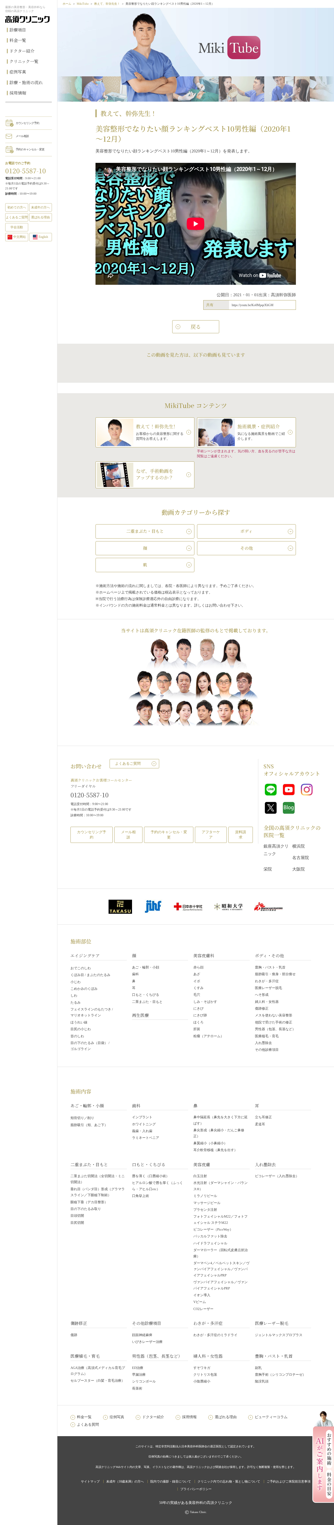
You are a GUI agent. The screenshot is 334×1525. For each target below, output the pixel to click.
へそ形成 (262, 995)
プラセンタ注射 (205, 1210)
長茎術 (137, 1388)
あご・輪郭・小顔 (145, 967)
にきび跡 (200, 1015)
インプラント (142, 1117)
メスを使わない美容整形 (273, 1015)
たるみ (75, 1002)
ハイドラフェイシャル (210, 1243)
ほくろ (198, 1022)
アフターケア (211, 834)
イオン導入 (201, 1295)
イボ (196, 981)
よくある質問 (88, 1425)
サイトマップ (90, 1481)
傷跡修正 (262, 1008)
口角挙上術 (140, 1196)
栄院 (268, 869)
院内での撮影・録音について (170, 1481)
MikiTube (83, 3)
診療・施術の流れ (26, 82)
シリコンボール (144, 1381)
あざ (196, 974)
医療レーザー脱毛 (268, 988)
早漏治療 (139, 1374)
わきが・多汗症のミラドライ (215, 1335)
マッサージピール (206, 1203)
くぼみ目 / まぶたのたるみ (90, 975)
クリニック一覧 (23, 61)
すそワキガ (201, 1368)
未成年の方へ (40, 207)
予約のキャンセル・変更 (30, 149)
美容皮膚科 (203, 956)
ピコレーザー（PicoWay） (213, 1229)
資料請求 (240, 834)
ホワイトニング (144, 1124)
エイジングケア (85, 956)
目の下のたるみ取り (85, 1209)
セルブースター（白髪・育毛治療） (97, 1380)
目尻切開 (77, 1223)
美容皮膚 (201, 1165)
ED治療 (137, 1368)
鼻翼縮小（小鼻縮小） (210, 1143)
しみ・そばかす (205, 1002)
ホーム (67, 3)
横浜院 (298, 846)
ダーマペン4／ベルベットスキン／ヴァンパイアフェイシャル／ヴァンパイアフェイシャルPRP (221, 1269)
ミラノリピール (205, 1196)
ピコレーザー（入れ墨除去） (277, 1176)
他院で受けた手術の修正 (273, 1022)
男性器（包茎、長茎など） (275, 1029)
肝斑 (196, 1029)
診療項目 (17, 30)
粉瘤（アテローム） (208, 1036)
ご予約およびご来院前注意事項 (289, 1481)
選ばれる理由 (40, 217)
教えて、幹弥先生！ (107, 3)
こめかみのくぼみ (84, 989)
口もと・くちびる (145, 995)
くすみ (198, 988)
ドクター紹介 (21, 51)
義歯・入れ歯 (142, 1131)
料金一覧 (17, 40)
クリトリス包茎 (205, 1374)
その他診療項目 (267, 1050)
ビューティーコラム (271, 1417)
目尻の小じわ (80, 1029)
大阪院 (298, 869)
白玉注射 (200, 1176)
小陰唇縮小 (201, 1381)
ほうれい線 (78, 1022)
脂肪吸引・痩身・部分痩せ (275, 974)
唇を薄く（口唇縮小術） (150, 1176)
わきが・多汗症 (267, 981)
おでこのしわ (80, 968)
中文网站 (19, 237)
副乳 (258, 1368)
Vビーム (199, 1302)
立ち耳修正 (263, 1117)
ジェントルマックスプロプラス (278, 1335)
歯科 (135, 974)
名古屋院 (300, 857)
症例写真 (17, 72)
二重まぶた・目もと (147, 1002)
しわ (73, 995)
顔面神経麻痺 (142, 1335)
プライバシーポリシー (196, 1489)
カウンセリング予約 (27, 123)
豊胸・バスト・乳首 (270, 967)
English (43, 237)
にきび (198, 1008)
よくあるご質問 (128, 763)
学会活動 (16, 227)
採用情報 (17, 93)
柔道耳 (260, 1124)
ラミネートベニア (145, 1138)
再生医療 (140, 1015)
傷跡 (73, 1335)
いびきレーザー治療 (147, 1342)
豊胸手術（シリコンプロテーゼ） (280, 1374)
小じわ (75, 982)
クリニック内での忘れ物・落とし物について (229, 1481)
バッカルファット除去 (210, 1236)
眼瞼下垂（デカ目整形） (89, 1202)
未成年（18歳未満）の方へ (125, 1481)
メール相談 (22, 136)
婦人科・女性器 (267, 1002)
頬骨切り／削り (82, 1118)
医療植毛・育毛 (267, 1036)
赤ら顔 (198, 967)
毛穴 (196, 995)
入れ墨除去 (263, 1043)
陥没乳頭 (262, 1381)
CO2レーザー (203, 1309)
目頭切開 (77, 1216)
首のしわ (77, 1036)
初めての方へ (16, 207)
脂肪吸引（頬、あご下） (89, 1125)
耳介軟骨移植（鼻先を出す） (215, 1150)
